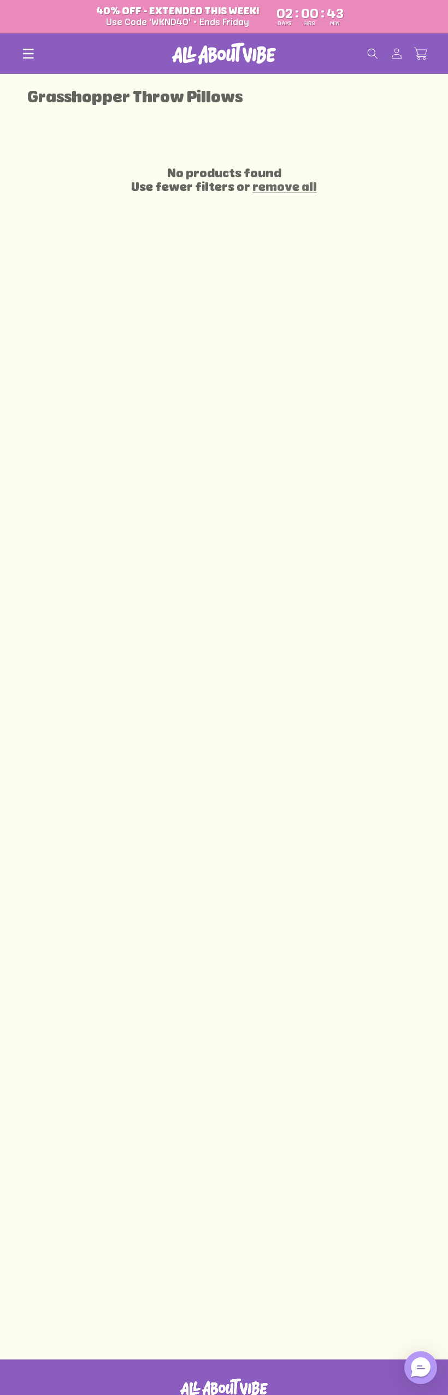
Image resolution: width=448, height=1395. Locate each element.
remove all (284, 187)
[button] (28, 54)
